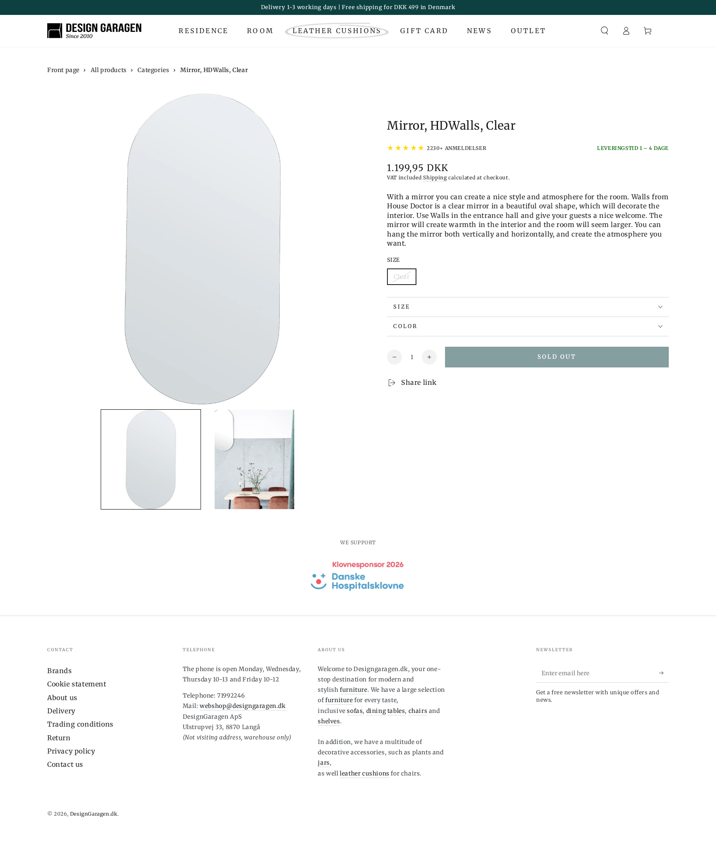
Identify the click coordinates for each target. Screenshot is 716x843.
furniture (353, 689)
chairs (418, 711)
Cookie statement (76, 684)
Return (59, 738)
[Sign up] (664, 673)
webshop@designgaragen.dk (242, 706)
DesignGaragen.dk (94, 814)
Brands (59, 671)
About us (62, 697)
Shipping (435, 177)
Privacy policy (71, 751)
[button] (604, 31)
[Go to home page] (94, 30)
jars (323, 762)
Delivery (61, 711)
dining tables (385, 711)
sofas (355, 711)
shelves (329, 721)
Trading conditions (80, 724)
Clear (404, 279)
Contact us (65, 764)
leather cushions (364, 773)
